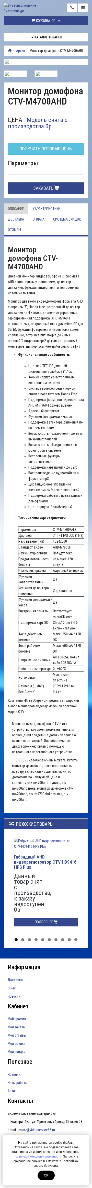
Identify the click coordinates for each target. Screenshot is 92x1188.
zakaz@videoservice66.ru (36, 1130)
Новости (14, 996)
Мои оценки (17, 1043)
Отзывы (14, 230)
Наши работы (18, 1083)
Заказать (43, 188)
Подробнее (44, 922)
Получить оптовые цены (46, 148)
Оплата (38, 219)
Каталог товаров (48, 37)
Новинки (14, 1074)
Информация (24, 967)
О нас (12, 988)
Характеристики (46, 209)
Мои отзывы (17, 1035)
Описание (16, 209)
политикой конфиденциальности (38, 1156)
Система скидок (67, 219)
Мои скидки (17, 1052)
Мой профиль (18, 1019)
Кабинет (18, 1006)
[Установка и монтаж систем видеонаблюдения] (10, 51)
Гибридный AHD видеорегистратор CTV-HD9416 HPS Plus (45, 862)
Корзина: (45, 21)
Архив (20, 51)
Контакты (20, 1100)
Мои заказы (16, 1027)
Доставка (16, 219)
